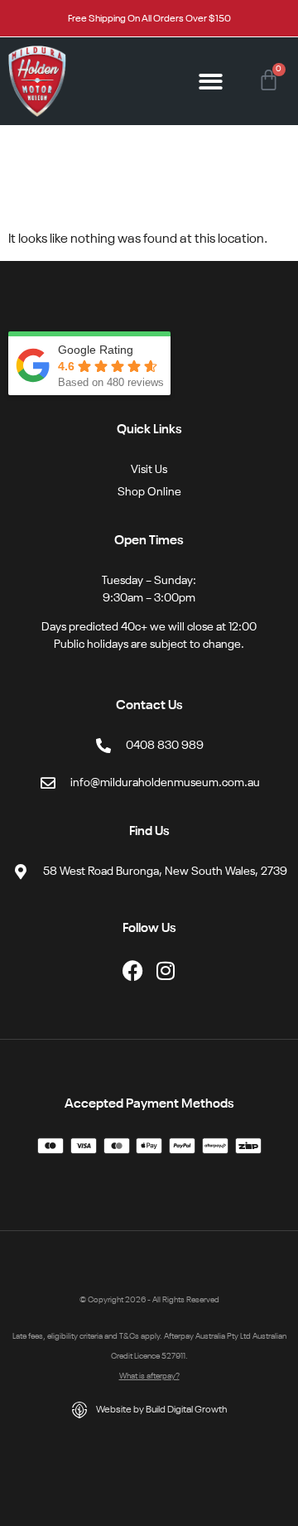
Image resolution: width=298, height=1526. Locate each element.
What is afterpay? (149, 1376)
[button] (211, 81)
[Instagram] (166, 970)
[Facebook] (133, 970)
